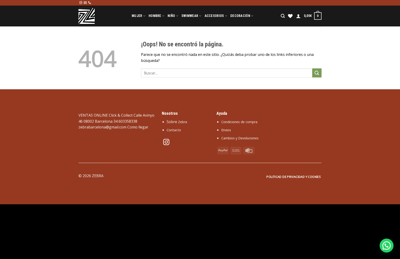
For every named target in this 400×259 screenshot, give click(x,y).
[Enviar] (317, 72)
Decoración (240, 16)
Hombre (155, 16)
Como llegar (137, 127)
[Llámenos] (89, 2)
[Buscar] (283, 16)
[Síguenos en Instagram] (80, 2)
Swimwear (189, 16)
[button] (387, 246)
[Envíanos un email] (85, 2)
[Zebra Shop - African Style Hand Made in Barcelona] (101, 16)
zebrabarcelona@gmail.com (102, 127)
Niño (171, 16)
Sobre (177, 121)
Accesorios (214, 16)
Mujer (137, 16)
